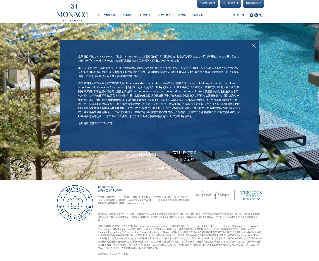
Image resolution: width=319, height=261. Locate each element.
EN (242, 15)
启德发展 (145, 15)
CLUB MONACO (106, 15)
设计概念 (127, 15)
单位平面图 (164, 15)
